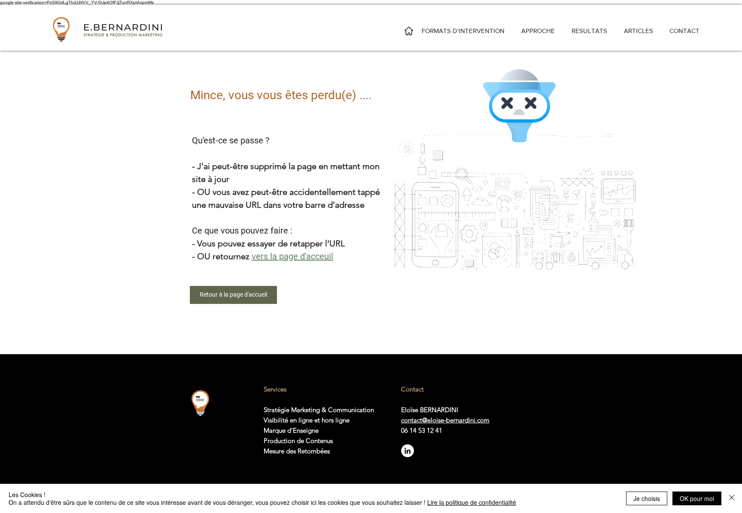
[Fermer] (732, 498)
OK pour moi (697, 498)
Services (275, 389)
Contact (412, 389)
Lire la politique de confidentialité (471, 502)
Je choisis (646, 498)
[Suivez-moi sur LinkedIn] (407, 450)
